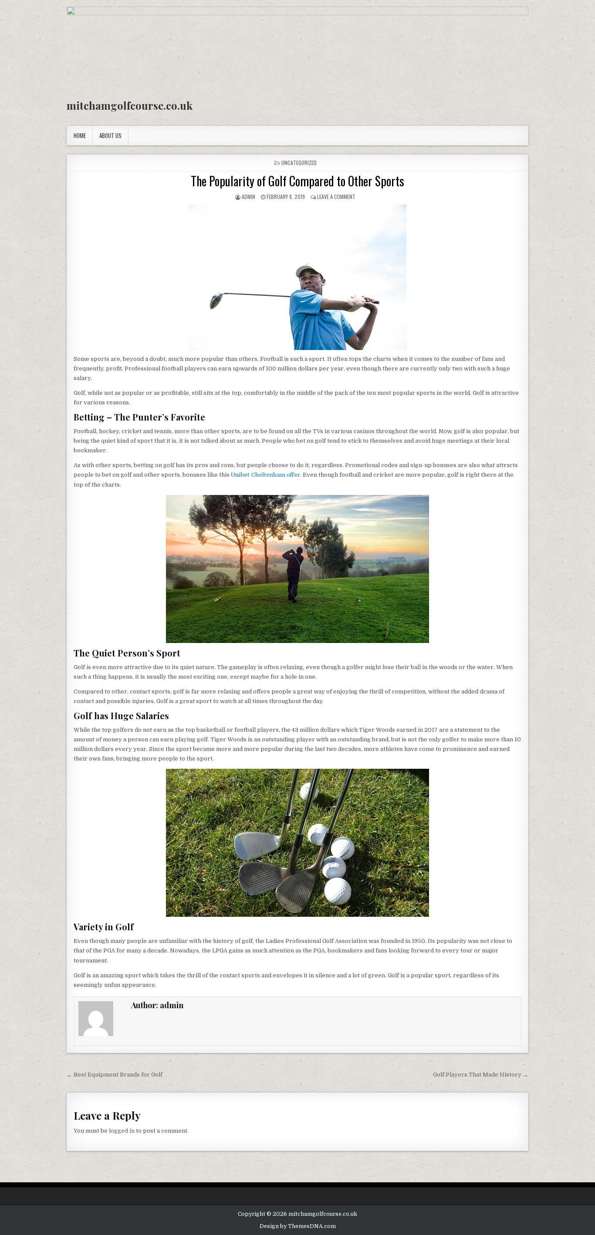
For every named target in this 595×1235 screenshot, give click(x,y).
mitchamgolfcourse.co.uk (130, 105)
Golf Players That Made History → (480, 1074)
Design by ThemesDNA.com (298, 1226)
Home (80, 135)
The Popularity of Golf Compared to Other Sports (297, 181)
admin (248, 196)
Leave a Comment (336, 196)
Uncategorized (299, 162)
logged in (122, 1130)
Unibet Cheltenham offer (265, 474)
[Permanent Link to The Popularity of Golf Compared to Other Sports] (297, 277)
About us (110, 135)
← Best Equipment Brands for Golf (114, 1074)
